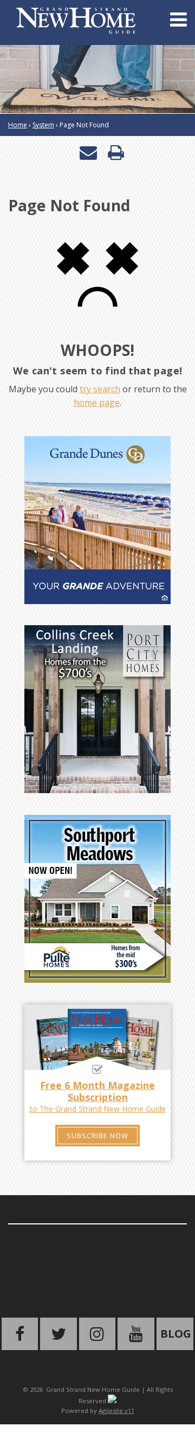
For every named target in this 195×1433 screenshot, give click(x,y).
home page (97, 402)
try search (100, 389)
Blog (175, 1333)
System (43, 124)
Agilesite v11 (116, 1410)
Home (17, 124)
